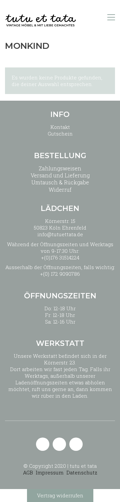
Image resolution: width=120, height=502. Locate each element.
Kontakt (60, 127)
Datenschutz (81, 472)
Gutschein (60, 133)
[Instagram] (59, 444)
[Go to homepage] (40, 17)
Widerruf (60, 189)
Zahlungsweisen (60, 168)
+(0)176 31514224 (60, 257)
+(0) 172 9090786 (60, 273)
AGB (28, 472)
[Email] (42, 444)
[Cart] (97, 17)
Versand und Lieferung (60, 175)
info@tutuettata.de (60, 234)
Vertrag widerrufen (60, 495)
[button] (111, 17)
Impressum (50, 472)
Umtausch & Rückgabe (60, 182)
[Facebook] (76, 444)
